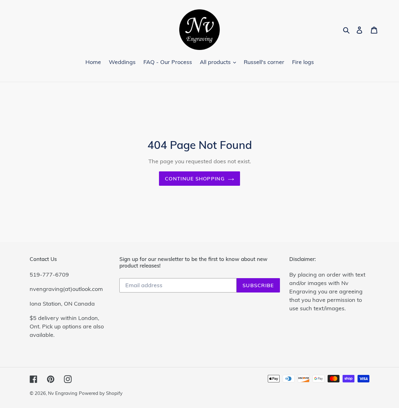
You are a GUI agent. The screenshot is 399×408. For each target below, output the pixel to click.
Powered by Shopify (101, 393)
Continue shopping (195, 178)
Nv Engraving (62, 393)
